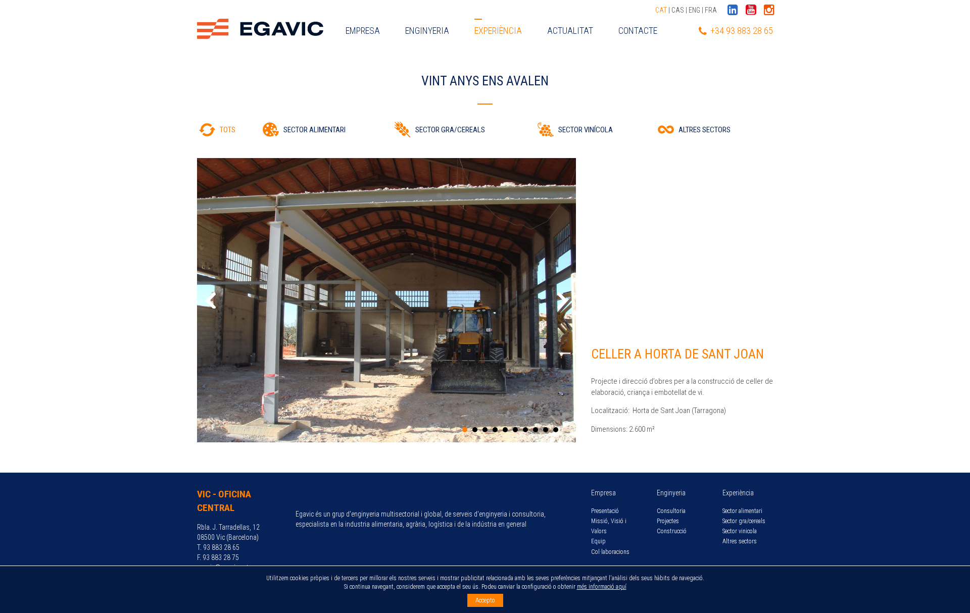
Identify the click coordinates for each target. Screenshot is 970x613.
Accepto (485, 600)
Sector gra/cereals (743, 521)
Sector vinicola (739, 531)
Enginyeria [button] (427, 30)
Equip (598, 541)
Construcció (672, 531)
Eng (694, 10)
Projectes (668, 521)
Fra (711, 10)
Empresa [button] (363, 30)
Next (563, 300)
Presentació (605, 511)
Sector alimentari (742, 511)
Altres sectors (739, 541)
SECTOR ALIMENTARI (314, 129)
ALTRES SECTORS (704, 129)
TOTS (227, 129)
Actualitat (570, 30)
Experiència (498, 30)
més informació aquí (601, 586)
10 (555, 429)
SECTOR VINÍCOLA (585, 129)
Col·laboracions (610, 551)
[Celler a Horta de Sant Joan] (386, 300)
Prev (210, 300)
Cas (677, 10)
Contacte (637, 30)
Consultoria (671, 511)
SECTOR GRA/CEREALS (450, 129)
